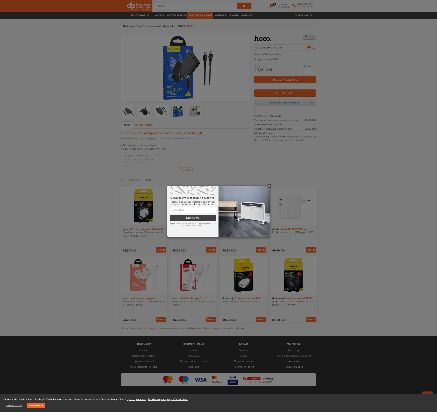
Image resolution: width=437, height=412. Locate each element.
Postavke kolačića (14, 405)
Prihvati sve (36, 405)
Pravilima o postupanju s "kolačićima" (168, 399)
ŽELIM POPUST (193, 218)
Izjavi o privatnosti (136, 399)
